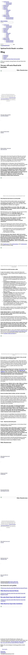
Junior (7, 35)
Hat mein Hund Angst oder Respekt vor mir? (13, 597)
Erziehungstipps (14, 244)
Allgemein (8, 33)
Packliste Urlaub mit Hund (9, 333)
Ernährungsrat (24, 244)
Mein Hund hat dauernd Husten (10, 590)
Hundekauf (5, 29)
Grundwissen (6, 24)
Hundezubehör (6, 39)
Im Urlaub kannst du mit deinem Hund (18, 331)
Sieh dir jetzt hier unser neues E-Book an (8, 98)
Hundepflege (9, 27)
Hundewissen (9, 26)
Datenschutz (3, 652)
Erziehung (5, 32)
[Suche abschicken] (13, 44)
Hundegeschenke (9, 41)
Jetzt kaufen (4, 649)
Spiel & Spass (6, 38)
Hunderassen (6, 28)
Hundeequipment (9, 40)
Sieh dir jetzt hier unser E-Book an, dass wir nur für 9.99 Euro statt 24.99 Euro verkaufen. (13, 642)
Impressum (3, 651)
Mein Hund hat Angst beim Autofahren (11, 603)
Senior (7, 36)
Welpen (7, 34)
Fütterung (5, 30)
